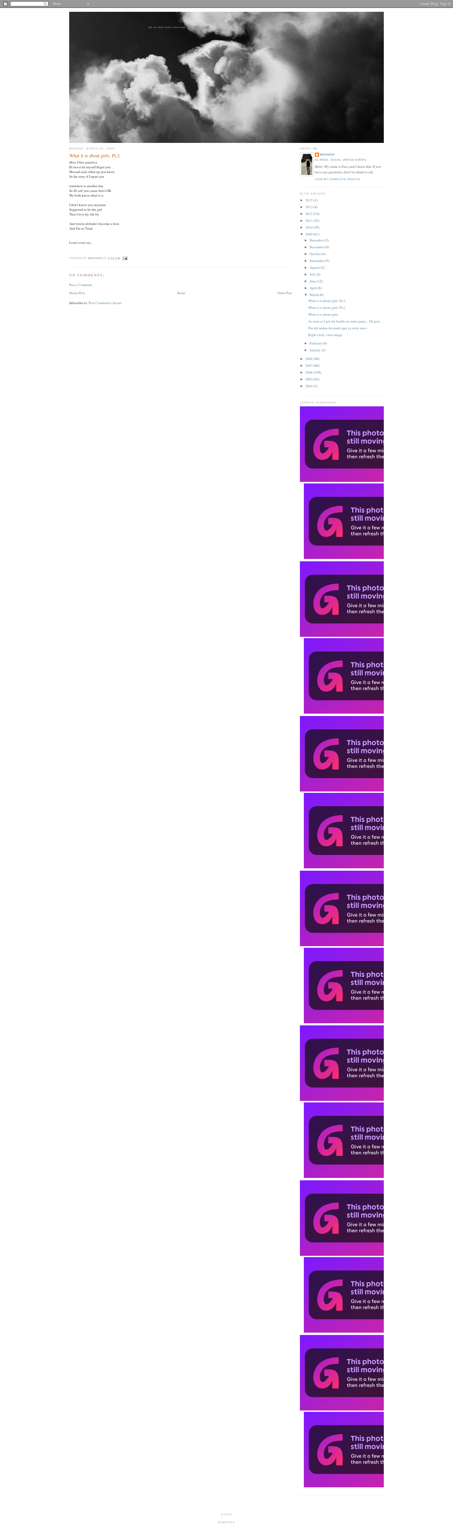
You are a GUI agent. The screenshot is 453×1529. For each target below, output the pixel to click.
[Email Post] (124, 258)
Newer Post (77, 292)
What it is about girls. (323, 314)
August (315, 267)
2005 (309, 379)
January (315, 350)
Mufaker (95, 258)
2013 (309, 206)
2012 (309, 213)
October (316, 253)
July (313, 274)
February (316, 343)
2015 (309, 200)
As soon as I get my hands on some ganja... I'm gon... (345, 321)
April (314, 288)
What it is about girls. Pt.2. (327, 307)
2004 (309, 386)
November (317, 247)
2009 (309, 234)
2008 (309, 358)
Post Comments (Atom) (105, 302)
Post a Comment (80, 284)
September (317, 260)
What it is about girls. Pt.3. (327, 300)
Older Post (284, 292)
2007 (309, 365)
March (315, 294)
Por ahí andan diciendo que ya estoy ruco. (337, 328)
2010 (309, 227)
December (317, 240)
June (313, 281)
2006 (309, 372)
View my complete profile (337, 179)
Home (181, 292)
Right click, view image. (325, 334)
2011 (309, 220)
